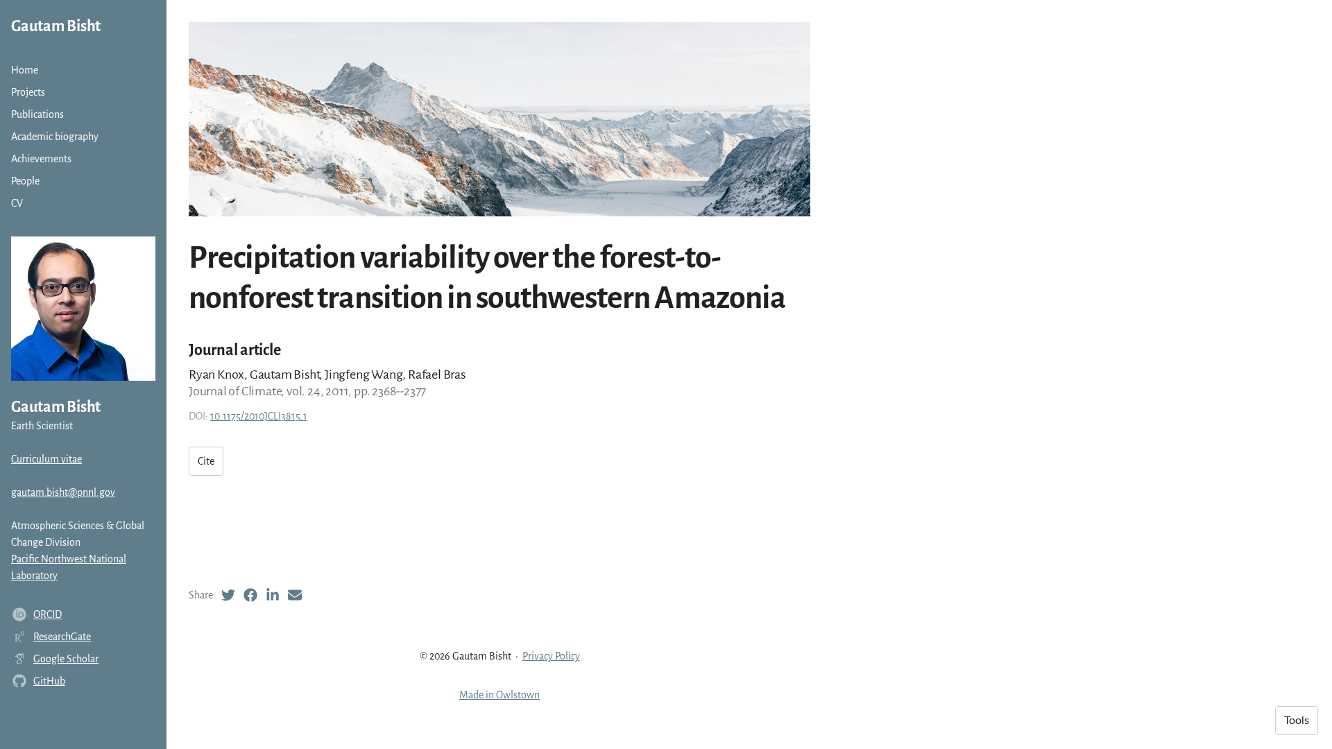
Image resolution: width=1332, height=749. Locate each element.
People (25, 181)
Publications (37, 114)
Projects (28, 92)
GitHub (49, 681)
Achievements (41, 158)
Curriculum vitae (46, 459)
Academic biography (55, 136)
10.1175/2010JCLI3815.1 (258, 416)
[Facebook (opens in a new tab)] (250, 595)
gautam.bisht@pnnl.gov (63, 492)
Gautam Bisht (56, 26)
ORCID (47, 614)
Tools (1296, 720)
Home (24, 70)
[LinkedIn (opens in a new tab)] (273, 595)
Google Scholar (66, 658)
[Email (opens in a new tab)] (295, 595)
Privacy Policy (551, 656)
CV (17, 203)
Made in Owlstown (499, 694)
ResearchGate (62, 636)
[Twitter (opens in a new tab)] (228, 595)
